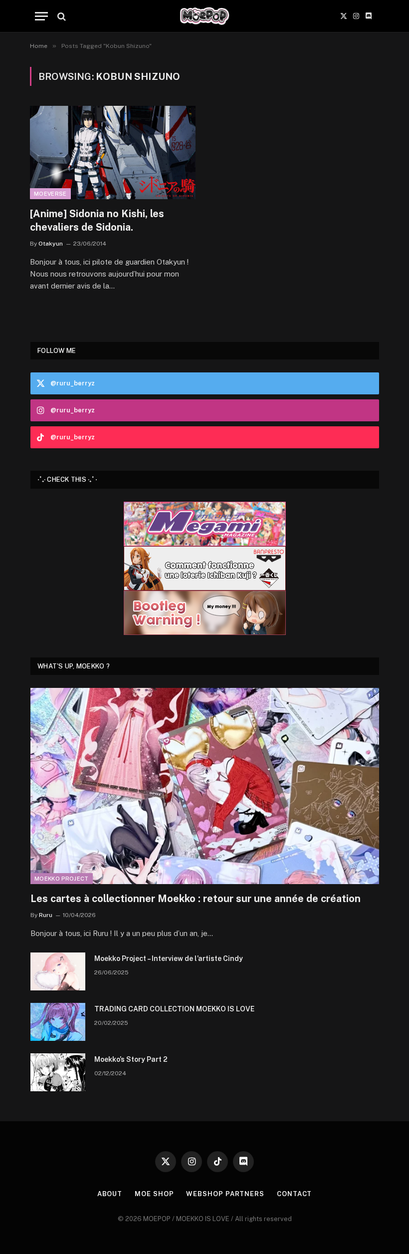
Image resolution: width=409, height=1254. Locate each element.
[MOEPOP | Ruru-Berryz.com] (204, 16)
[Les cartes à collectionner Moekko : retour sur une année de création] (204, 786)
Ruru (45, 915)
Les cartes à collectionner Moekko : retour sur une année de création (195, 899)
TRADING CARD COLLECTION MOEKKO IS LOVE (174, 1009)
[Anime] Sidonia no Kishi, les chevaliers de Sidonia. (97, 220)
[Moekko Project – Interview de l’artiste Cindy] (57, 971)
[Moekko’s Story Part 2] (57, 1072)
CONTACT (294, 1194)
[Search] (60, 16)
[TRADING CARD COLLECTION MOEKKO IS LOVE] (57, 1022)
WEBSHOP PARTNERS (225, 1194)
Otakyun (50, 243)
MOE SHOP (154, 1194)
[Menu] (41, 16)
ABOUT (110, 1194)
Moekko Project (61, 879)
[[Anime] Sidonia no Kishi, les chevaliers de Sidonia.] (113, 152)
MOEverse (50, 194)
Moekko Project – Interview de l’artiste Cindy (168, 958)
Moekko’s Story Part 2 (131, 1059)
